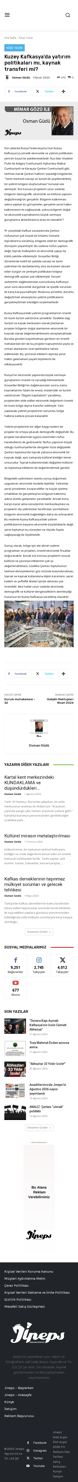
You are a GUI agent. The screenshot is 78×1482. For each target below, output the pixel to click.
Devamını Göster (37, 932)
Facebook (40, 1442)
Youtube (39, 1466)
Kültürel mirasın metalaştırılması (37, 835)
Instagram (40, 1450)
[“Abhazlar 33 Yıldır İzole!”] (15, 1069)
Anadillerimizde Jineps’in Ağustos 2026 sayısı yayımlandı (47, 1089)
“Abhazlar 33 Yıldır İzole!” (47, 1064)
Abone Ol (16, 980)
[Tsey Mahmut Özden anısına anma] (15, 1048)
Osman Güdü (21, 77)
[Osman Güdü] (7, 77)
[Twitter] (28, 1458)
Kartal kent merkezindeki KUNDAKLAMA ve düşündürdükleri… (29, 783)
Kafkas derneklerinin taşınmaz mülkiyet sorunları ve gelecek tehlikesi (34, 884)
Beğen (16, 957)
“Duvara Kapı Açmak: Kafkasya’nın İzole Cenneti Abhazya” (48, 1025)
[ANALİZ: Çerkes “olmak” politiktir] (15, 1112)
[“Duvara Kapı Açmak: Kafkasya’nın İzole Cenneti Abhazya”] (15, 1026)
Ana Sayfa (10, 38)
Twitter (38, 1458)
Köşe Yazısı (26, 38)
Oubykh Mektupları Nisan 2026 (60, 701)
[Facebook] (28, 1443)
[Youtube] (28, 1466)
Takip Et (39, 957)
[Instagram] (28, 1450)
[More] (63, 91)
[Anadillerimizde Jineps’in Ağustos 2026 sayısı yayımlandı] (15, 1090)
